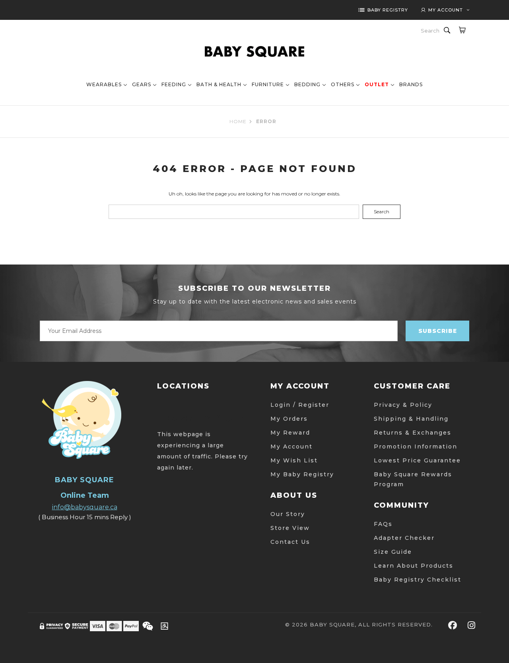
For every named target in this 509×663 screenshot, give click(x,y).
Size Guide (393, 551)
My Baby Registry (302, 474)
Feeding (173, 84)
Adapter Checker (404, 537)
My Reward (290, 432)
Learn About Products (413, 565)
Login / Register (299, 404)
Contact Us (290, 541)
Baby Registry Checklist (417, 579)
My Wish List (294, 460)
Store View (290, 528)
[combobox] (431, 30)
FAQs (383, 524)
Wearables (104, 84)
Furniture (268, 84)
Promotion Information (415, 446)
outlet (377, 84)
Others (342, 84)
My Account (291, 446)
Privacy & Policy (403, 404)
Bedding (307, 84)
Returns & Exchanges (412, 432)
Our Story (287, 514)
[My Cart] (462, 29)
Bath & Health (218, 84)
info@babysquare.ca (84, 507)
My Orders (289, 418)
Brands (411, 84)
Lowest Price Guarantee (417, 460)
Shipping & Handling (411, 418)
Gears (141, 84)
